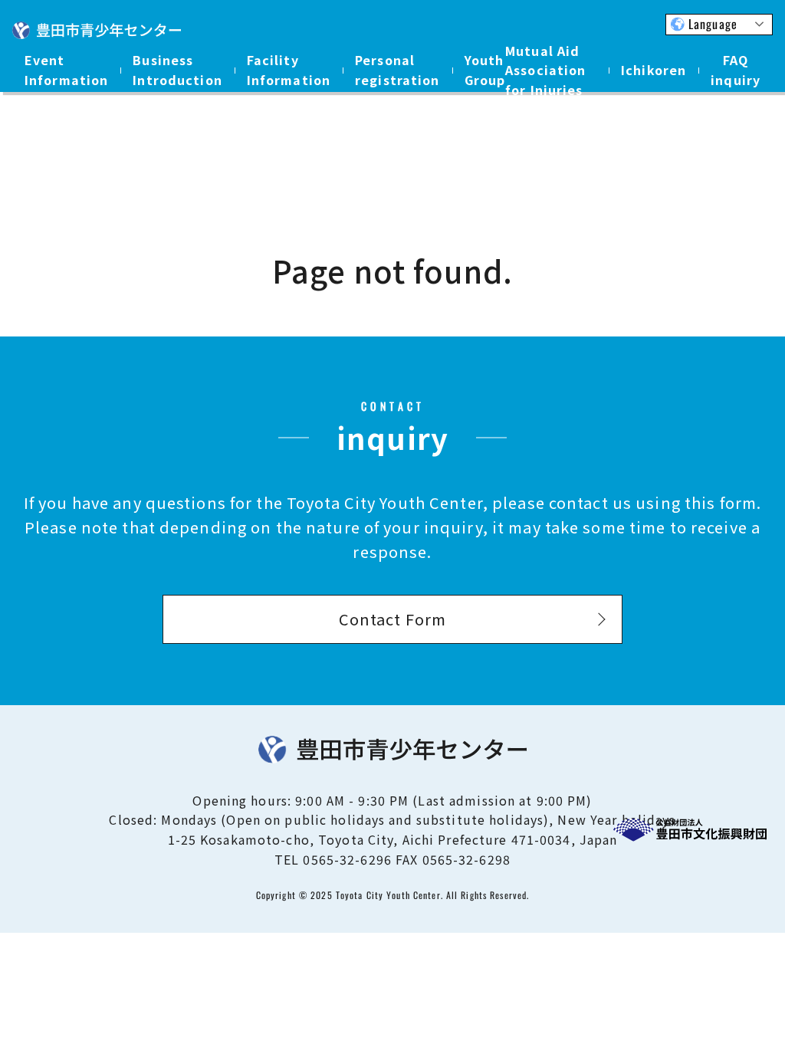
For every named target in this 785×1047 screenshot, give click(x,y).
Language (712, 24)
